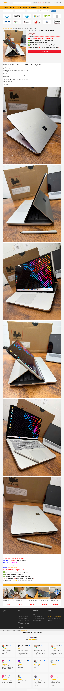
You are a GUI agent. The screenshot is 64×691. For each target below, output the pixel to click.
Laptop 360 (15, 580)
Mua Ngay (45, 51)
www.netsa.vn (24, 630)
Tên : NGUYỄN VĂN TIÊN (24, 613)
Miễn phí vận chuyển (23, 616)
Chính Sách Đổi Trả (38, 616)
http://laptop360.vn (13, 567)
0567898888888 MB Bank (24, 623)
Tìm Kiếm (53, 10)
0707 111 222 (22, 615)
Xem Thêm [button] (20, 655)
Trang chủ (5, 28)
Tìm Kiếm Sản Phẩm (23, 618)
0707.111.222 (41, 2)
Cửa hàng (10, 28)
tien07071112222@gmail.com (54, 616)
